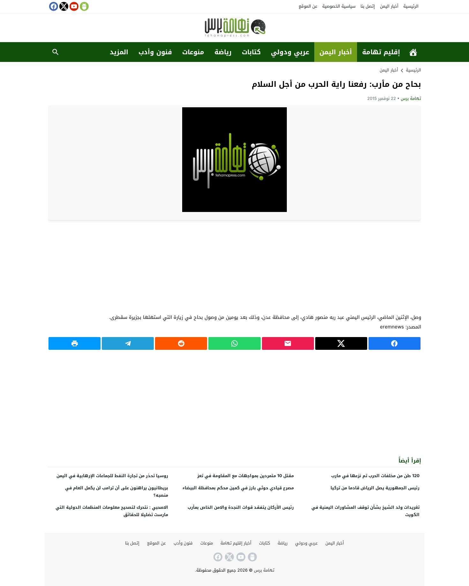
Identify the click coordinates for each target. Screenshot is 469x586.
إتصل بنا (368, 6)
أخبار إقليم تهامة (235, 543)
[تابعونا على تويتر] (63, 6)
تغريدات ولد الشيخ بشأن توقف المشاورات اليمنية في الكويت (365, 511)
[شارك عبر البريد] (288, 343)
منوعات (193, 52)
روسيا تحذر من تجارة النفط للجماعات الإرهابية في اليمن (112, 476)
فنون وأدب (155, 52)
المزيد (119, 52)
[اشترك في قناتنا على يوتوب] (73, 6)
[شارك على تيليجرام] (127, 343)
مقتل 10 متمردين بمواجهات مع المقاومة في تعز (245, 476)
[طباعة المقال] (74, 343)
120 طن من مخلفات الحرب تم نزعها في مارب (375, 476)
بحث (55, 52)
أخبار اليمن (389, 6)
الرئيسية (411, 6)
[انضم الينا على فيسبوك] (53, 6)
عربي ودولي (290, 52)
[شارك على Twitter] (341, 343)
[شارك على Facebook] (394, 343)
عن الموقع (308, 6)
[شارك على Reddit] (181, 343)
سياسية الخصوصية (338, 6)
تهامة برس (411, 98)
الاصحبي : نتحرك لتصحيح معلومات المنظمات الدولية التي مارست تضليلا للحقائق (112, 511)
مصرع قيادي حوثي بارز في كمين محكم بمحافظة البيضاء (238, 488)
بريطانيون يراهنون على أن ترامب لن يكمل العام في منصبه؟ (116, 491)
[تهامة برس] (234, 28)
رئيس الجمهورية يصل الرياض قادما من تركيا (375, 488)
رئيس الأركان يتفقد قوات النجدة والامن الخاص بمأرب (241, 507)
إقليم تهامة (381, 52)
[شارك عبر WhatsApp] (234, 343)
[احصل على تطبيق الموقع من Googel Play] (83, 6)
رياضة (223, 52)
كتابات (251, 52)
